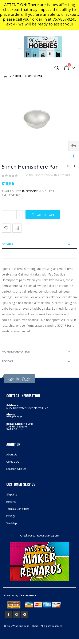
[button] (73, 156)
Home (5, 76)
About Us (11, 454)
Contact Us (12, 461)
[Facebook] (8, 614)
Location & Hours (16, 469)
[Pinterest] (24, 614)
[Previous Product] (68, 166)
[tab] (39, 244)
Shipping (11, 494)
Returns (11, 501)
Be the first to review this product (47, 175)
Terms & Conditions (17, 509)
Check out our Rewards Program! (39, 535)
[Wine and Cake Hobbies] (43, 46)
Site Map (11, 523)
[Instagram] (16, 614)
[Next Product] (74, 166)
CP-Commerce (27, 595)
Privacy (10, 516)
